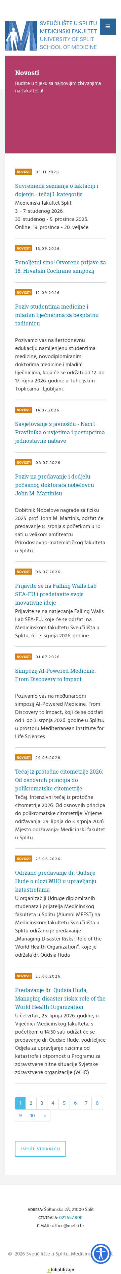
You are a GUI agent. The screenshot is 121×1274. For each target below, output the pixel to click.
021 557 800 (71, 1217)
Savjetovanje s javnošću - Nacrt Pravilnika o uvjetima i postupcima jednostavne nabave (60, 432)
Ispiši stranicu (41, 1149)
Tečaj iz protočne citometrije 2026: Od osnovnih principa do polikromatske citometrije (59, 780)
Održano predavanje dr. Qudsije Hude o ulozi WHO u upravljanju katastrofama (55, 881)
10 (32, 1115)
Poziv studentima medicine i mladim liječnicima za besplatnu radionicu (57, 315)
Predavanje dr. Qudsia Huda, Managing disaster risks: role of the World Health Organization (60, 998)
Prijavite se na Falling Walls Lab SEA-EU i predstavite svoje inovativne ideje (55, 594)
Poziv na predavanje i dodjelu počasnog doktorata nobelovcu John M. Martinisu (54, 485)
